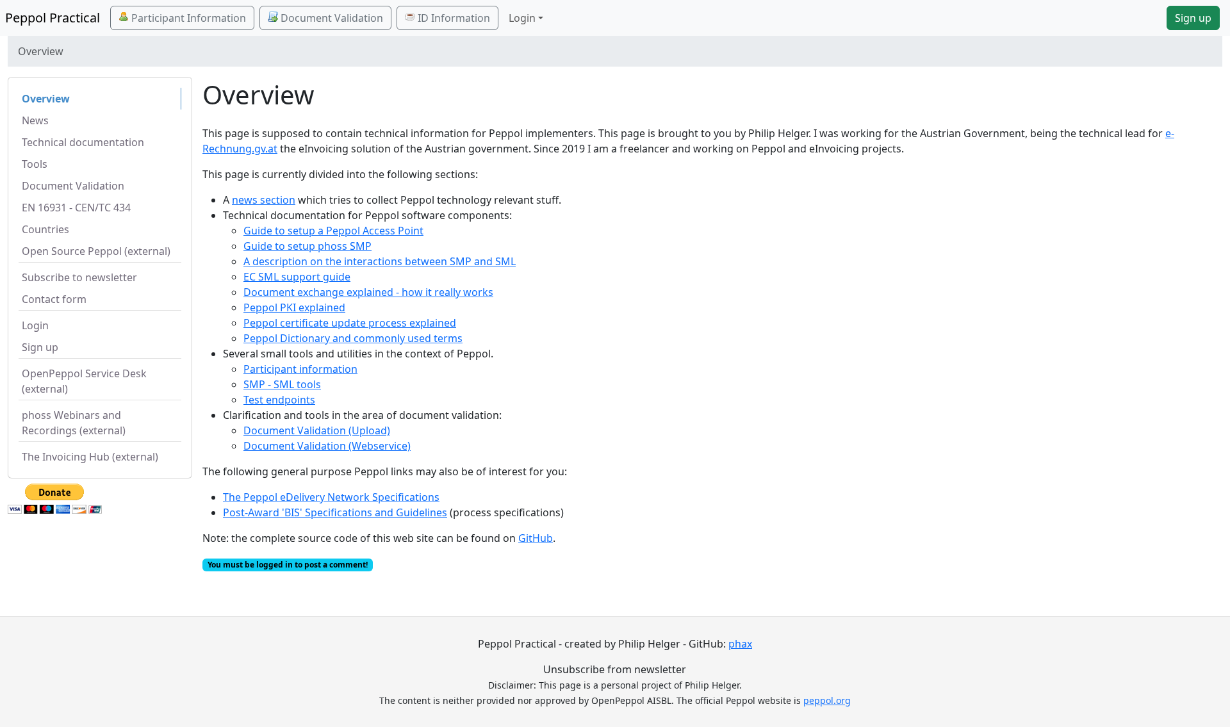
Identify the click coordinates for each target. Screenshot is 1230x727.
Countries (45, 229)
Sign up (1193, 18)
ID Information (452, 18)
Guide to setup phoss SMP (307, 246)
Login (35, 325)
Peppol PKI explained (294, 307)
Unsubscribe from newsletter (614, 669)
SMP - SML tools (282, 384)
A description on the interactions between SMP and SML (379, 261)
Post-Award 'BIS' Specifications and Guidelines (335, 512)
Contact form (54, 299)
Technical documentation (83, 142)
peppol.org (827, 700)
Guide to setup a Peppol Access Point (333, 231)
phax (740, 644)
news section (263, 200)
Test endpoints (279, 400)
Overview (46, 99)
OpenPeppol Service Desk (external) (84, 381)
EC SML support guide (296, 277)
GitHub (535, 538)
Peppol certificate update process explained (349, 323)
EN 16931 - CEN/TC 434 (76, 207)
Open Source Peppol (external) (96, 251)
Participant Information (187, 18)
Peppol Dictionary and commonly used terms (353, 338)
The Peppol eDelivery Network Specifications (331, 497)
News (35, 120)
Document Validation (330, 18)
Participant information (300, 369)
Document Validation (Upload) (316, 430)
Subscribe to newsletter (79, 277)
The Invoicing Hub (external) (90, 457)
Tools (34, 164)
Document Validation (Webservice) (327, 446)
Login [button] (522, 18)
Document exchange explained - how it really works (368, 292)
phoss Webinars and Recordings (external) (74, 422)
